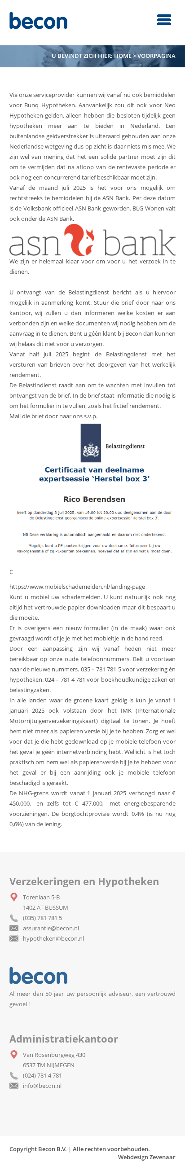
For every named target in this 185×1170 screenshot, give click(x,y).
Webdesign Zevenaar (147, 1157)
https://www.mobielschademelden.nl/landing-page (77, 587)
